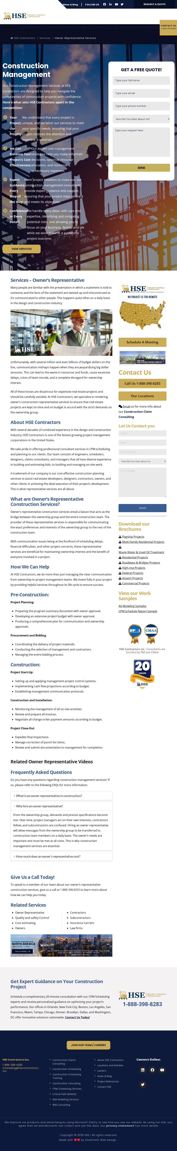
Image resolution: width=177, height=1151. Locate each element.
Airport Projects (132, 578)
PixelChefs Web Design (100, 1140)
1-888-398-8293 (70, 890)
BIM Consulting (61, 1104)
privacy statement (120, 1125)
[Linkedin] (142, 1070)
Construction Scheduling (67, 1069)
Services (45, 38)
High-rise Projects (133, 568)
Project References (108, 1081)
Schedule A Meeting (142, 342)
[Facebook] (104, 4)
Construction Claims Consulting (64, 1061)
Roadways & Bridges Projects (141, 563)
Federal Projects (132, 573)
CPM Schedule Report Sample (138, 611)
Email (126, 406)
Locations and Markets (110, 1065)
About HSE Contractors (110, 1060)
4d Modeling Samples (132, 606)
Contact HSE (104, 1086)
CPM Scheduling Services (67, 1088)
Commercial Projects (135, 583)
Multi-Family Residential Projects (143, 542)
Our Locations (142, 396)
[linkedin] (110, 4)
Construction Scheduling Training (67, 1076)
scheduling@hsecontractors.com (21, 1069)
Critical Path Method (64, 1094)
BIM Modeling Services (66, 1099)
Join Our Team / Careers (88, 1045)
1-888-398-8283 (142, 1004)
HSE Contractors (24, 38)
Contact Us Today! (77, 1017)
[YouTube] (116, 4)
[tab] (61, 795)
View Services (22, 249)
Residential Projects (135, 557)
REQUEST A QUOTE (154, 4)
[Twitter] (122, 4)
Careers (101, 1070)
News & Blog (70, 4)
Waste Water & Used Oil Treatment (141, 552)
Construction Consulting (67, 1083)
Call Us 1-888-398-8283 (142, 383)
